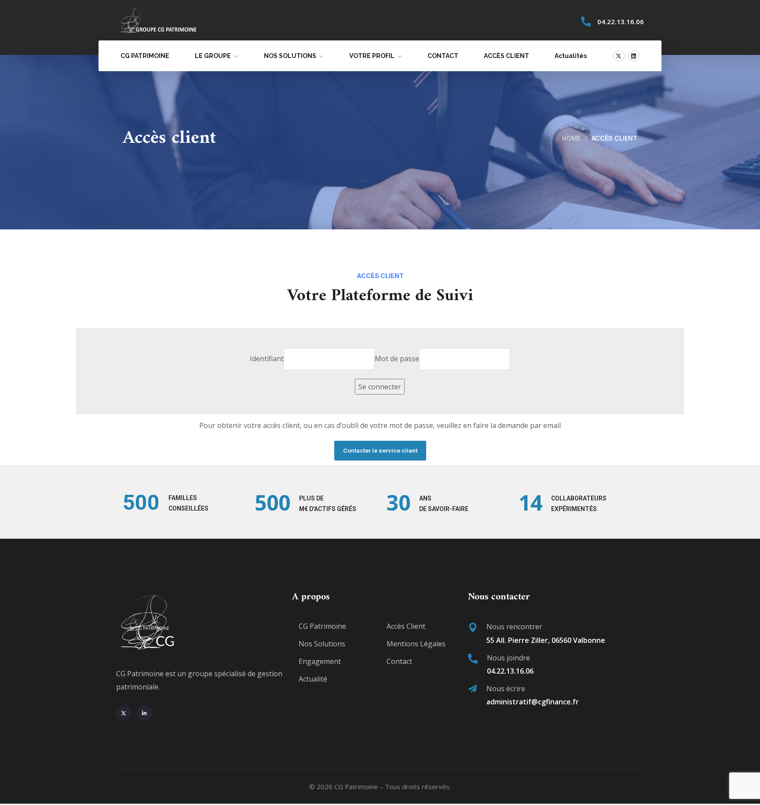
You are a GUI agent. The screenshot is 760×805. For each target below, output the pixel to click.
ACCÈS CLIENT (506, 55)
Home (571, 138)
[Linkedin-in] (144, 713)
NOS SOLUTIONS (290, 55)
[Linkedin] (633, 56)
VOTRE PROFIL (372, 55)
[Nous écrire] (472, 689)
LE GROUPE (213, 55)
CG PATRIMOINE (145, 55)
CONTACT (443, 55)
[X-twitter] (619, 56)
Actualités (571, 55)
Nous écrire (505, 688)
